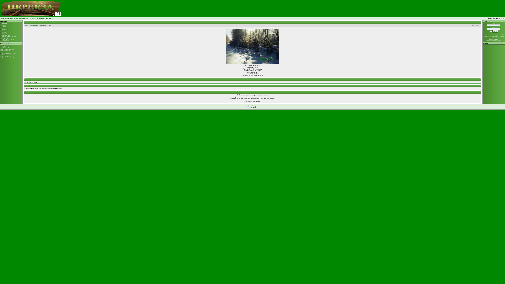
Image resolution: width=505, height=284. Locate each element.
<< (473, 25)
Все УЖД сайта (24, 18)
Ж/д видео (5, 33)
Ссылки (15, 18)
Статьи (9, 18)
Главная (3, 18)
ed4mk (12, 58)
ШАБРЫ (39, 25)
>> (477, 25)
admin (256, 67)
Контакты (5, 31)
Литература (5, 38)
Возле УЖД (47, 25)
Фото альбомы (30, 25)
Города (4, 32)
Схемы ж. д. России (37, 18)
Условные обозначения (9, 36)
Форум (4, 29)
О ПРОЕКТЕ (49, 18)
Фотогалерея (6, 28)
